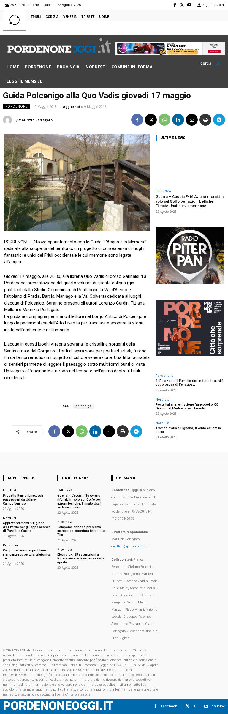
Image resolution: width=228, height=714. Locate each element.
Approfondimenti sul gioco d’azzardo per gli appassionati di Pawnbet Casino (26, 527)
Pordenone (16, 106)
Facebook (169, 706)
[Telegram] (219, 120)
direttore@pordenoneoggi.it (131, 546)
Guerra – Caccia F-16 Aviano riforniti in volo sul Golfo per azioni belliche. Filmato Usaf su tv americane (190, 201)
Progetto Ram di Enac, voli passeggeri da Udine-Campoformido (23, 499)
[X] (182, 5)
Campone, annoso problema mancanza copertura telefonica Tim (27, 554)
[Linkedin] (178, 120)
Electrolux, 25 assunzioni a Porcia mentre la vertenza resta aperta (80, 558)
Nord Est (162, 399)
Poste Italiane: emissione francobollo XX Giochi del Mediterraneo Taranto (187, 406)
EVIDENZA (163, 191)
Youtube (218, 706)
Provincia (10, 545)
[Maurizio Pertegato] (8, 120)
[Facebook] (174, 5)
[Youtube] (189, 5)
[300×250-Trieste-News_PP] (190, 282)
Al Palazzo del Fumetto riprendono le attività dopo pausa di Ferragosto (190, 383)
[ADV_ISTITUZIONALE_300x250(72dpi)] (190, 354)
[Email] (192, 120)
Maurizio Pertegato (35, 120)
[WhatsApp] (164, 120)
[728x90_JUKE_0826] (170, 53)
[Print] (205, 120)
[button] (212, 63)
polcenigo (83, 406)
